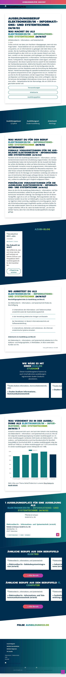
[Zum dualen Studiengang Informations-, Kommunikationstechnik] (27, 387)
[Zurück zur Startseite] (15, 7)
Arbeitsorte (34, 92)
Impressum (8, 655)
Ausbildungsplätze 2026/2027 (33, 2)
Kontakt (7, 659)
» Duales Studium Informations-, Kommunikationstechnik (21, 392)
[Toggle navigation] (59, 7)
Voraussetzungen (34, 88)
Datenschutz (15, 655)
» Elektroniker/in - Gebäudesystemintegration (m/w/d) (26, 565)
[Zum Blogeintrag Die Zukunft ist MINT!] (14, 235)
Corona (16, 241)
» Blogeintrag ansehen (13, 271)
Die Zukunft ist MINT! (13, 246)
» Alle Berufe (33, 575)
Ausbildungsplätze (33, 97)
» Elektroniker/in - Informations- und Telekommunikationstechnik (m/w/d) (26, 596)
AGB (6, 657)
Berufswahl (10, 241)
